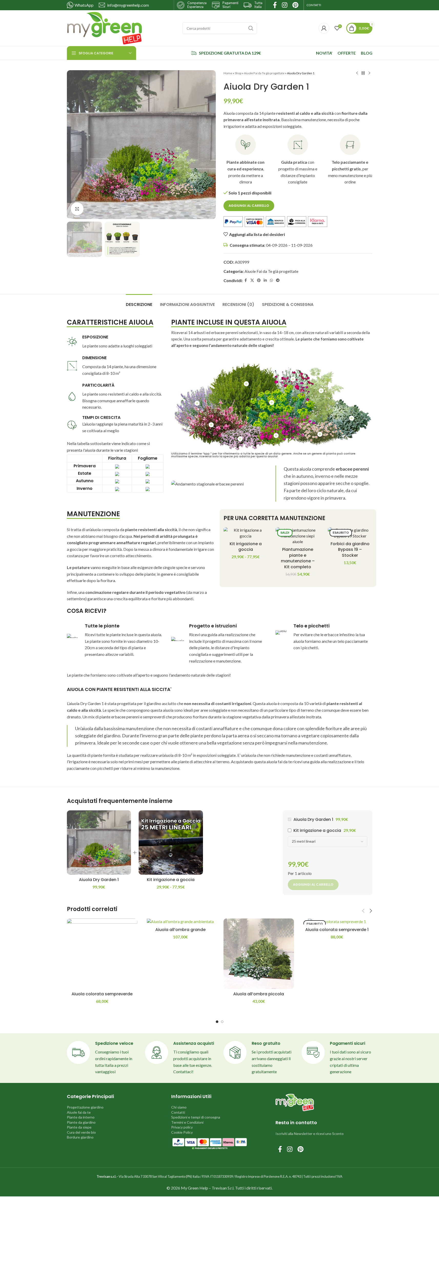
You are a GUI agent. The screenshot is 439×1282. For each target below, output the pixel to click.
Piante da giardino (81, 1122)
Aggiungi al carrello (249, 205)
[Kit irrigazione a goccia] (245, 533)
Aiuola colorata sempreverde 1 (337, 930)
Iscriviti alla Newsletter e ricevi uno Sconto (309, 1133)
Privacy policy (182, 1127)
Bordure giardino (80, 1137)
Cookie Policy (182, 1132)
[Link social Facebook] (246, 280)
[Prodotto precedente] (357, 73)
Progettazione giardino (85, 1107)
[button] (363, 911)
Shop (238, 73)
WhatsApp (84, 5)
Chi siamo (179, 1107)
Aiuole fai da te (79, 1112)
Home (227, 73)
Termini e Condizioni (187, 1122)
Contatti (178, 1112)
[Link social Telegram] (277, 280)
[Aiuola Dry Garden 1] (99, 842)
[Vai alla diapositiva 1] (217, 1021)
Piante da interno (81, 1117)
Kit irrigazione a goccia (246, 546)
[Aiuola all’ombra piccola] (258, 953)
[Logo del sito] (104, 27)
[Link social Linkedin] (265, 280)
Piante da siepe (79, 1127)
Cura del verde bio (81, 1132)
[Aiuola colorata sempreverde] (102, 953)
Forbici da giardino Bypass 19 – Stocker (350, 549)
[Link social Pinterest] (259, 280)
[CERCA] (251, 28)
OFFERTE (347, 52)
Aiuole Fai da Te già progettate (264, 73)
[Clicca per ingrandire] (77, 208)
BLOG (366, 52)
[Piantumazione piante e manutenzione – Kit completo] (297, 535)
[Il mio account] (324, 28)
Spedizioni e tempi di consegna (195, 1117)
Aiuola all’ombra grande (180, 930)
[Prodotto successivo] (369, 73)
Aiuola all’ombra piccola (258, 994)
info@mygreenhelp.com (128, 5)
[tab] (139, 302)
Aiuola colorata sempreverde (102, 994)
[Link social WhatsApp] (271, 280)
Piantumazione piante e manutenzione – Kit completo (298, 558)
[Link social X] (252, 280)
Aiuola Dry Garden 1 (99, 880)
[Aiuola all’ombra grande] (180, 921)
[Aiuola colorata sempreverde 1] (337, 921)
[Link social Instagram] (289, 1149)
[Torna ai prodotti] (363, 73)
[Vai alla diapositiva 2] (222, 1021)
